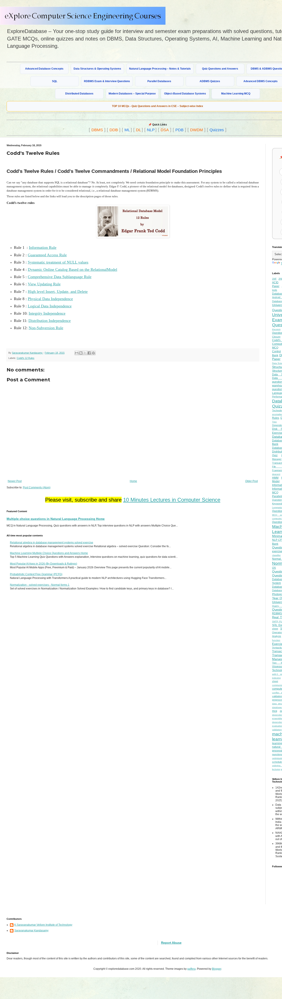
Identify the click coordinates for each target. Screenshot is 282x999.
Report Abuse (171, 942)
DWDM (196, 130)
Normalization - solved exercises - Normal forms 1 (39, 584)
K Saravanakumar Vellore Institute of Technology (43, 924)
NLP (151, 130)
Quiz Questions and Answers (220, 68)
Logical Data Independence (50, 306)
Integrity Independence (47, 313)
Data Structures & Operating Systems (97, 68)
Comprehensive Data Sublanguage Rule (59, 277)
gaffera (191, 968)
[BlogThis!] (81, 353)
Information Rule (42, 247)
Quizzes (217, 130)
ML (127, 130)
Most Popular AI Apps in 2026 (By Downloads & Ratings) (43, 563)
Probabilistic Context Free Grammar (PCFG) (36, 574)
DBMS (97, 130)
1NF (274, 278)
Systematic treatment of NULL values (58, 262)
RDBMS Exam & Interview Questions (107, 81)
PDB (179, 130)
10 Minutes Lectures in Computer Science (171, 500)
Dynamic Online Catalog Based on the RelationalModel (72, 269)
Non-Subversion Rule (46, 328)
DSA (165, 130)
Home (133, 481)
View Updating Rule (44, 284)
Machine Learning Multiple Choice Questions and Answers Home (49, 553)
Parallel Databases (159, 81)
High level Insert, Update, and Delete (58, 291)
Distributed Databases (79, 93)
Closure (276, 336)
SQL (54, 81)
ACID (275, 282)
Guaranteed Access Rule (47, 255)
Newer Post (15, 481)
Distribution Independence (49, 320)
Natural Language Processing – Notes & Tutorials (160, 68)
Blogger (216, 968)
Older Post (251, 481)
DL (138, 130)
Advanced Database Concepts (44, 68)
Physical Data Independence (50, 299)
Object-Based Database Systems (185, 93)
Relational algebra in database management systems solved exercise (51, 542)
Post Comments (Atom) (36, 487)
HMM (275, 477)
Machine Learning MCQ (235, 93)
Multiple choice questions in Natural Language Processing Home (56, 519)
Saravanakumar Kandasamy (31, 930)
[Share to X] (85, 353)
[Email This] (76, 353)
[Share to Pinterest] (93, 353)
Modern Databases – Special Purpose (132, 93)
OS (274, 567)
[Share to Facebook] (89, 353)
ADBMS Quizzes (210, 81)
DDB (113, 130)
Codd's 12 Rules (25, 358)
